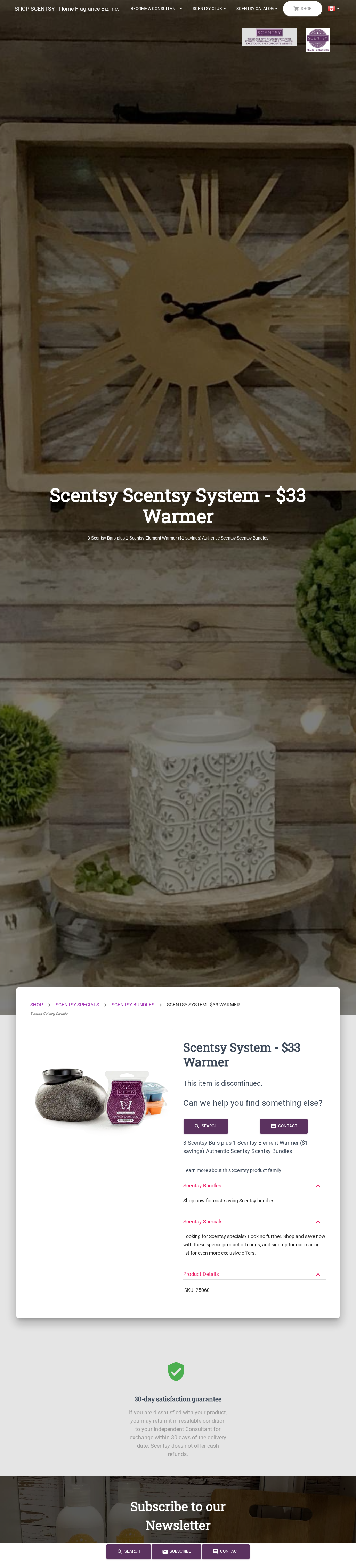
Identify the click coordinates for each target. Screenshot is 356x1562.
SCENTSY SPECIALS (77, 1005)
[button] (254, 1182)
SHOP (36, 1005)
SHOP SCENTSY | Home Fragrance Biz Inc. (67, 9)
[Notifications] (333, 8)
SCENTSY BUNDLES (133, 1005)
